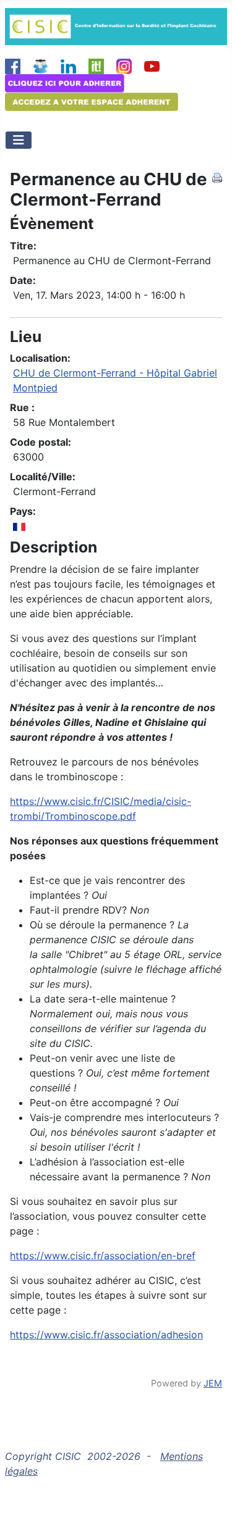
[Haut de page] (210, 1490)
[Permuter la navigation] (18, 140)
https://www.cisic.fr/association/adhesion (106, 1334)
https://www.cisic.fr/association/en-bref (102, 1255)
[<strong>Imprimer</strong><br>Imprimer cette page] (217, 176)
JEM (213, 1383)
